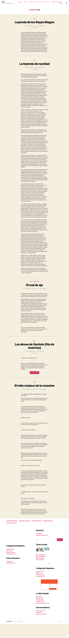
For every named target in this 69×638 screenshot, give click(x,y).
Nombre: (50, 584)
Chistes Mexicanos (40, 610)
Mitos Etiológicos (40, 558)
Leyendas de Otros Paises (56, 1)
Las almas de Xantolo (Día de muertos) (34, 345)
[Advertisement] (19, 535)
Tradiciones (30, 1)
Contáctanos (9, 561)
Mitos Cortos (9, 550)
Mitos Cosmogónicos (41, 554)
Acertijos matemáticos (41, 614)
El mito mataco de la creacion (34, 385)
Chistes (43, 1)
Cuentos (47, 1)
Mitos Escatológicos (40, 556)
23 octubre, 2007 (41, 351)
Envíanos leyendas (10, 563)
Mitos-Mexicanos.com (31, 25)
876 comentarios (44, 389)
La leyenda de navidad (34, 64)
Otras (34, 18)
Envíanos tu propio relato (42, 535)
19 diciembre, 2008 (41, 67)
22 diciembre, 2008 (41, 25)
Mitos (3, 1)
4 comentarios (35, 27)
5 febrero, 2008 (35, 288)
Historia (39, 1)
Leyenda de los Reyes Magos (34, 22)
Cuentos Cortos (39, 600)
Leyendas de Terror (11, 523)
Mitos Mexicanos (48, 520)
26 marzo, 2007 (35, 389)
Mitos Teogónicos (40, 559)
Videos (35, 1)
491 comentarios (35, 353)
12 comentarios (35, 69)
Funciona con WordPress (17, 621)
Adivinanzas (39, 612)
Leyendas (20, 1)
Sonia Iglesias (27, 288)
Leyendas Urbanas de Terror (42, 603)
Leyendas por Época (36, 520)
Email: (50, 586)
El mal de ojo (34, 285)
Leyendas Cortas (10, 549)
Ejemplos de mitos (10, 552)
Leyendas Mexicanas (11, 520)
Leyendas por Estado (24, 520)
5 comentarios (43, 288)
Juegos (60, 3)
